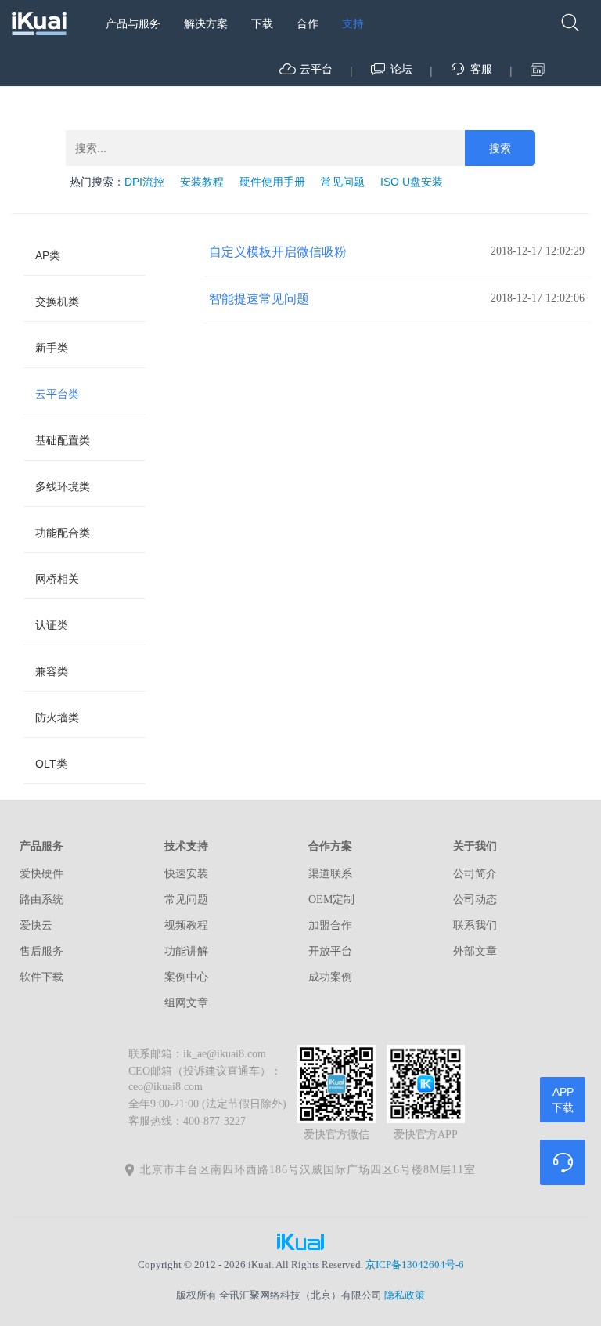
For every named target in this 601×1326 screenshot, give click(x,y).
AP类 (47, 255)
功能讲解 (186, 951)
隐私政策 (404, 1295)
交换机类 (57, 301)
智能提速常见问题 (259, 298)
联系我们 (475, 925)
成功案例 (330, 977)
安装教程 (202, 181)
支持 (353, 23)
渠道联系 (330, 874)
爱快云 (36, 925)
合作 (307, 23)
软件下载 (41, 977)
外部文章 (475, 951)
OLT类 (51, 763)
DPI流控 (144, 181)
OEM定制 (331, 899)
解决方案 (206, 23)
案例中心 (186, 977)
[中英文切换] (538, 70)
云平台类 (57, 394)
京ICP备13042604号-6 (414, 1264)
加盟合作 (330, 925)
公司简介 (475, 874)
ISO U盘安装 (411, 181)
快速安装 (186, 874)
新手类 (51, 347)
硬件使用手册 (272, 181)
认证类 (51, 625)
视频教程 (186, 925)
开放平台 (330, 951)
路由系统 (41, 899)
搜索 (500, 148)
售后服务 (41, 951)
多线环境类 (62, 486)
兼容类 (51, 671)
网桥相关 (57, 579)
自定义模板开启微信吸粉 (278, 251)
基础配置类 (62, 440)
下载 (262, 23)
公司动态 (475, 899)
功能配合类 (62, 532)
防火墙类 (57, 717)
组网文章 (186, 1003)
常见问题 (343, 181)
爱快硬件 (41, 874)
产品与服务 (133, 23)
